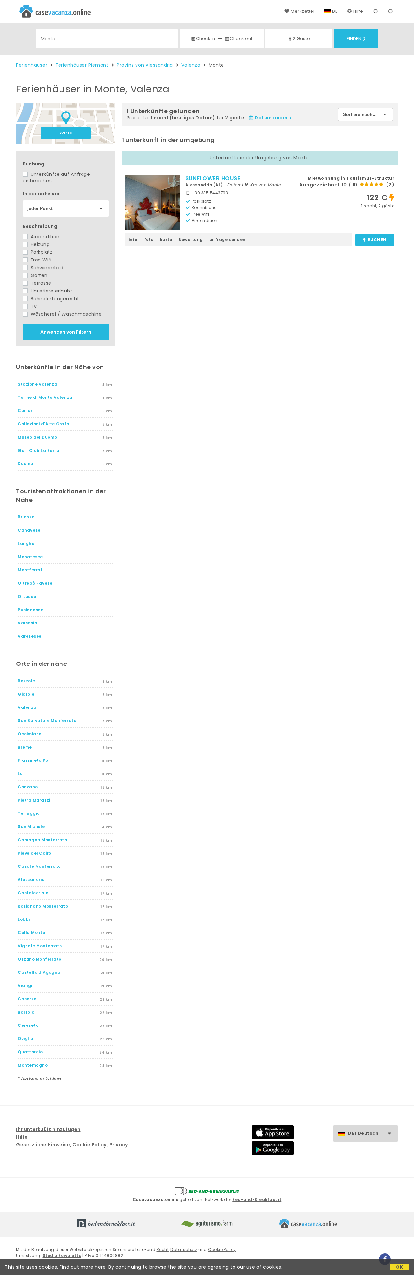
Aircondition (44, 236)
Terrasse (40, 283)
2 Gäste (301, 39)
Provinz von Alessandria (145, 65)
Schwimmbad (46, 267)
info (133, 239)
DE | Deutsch (363, 1133)
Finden (354, 39)
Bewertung (191, 239)
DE (335, 11)
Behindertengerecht (54, 298)
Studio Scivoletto (62, 1255)
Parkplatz (40, 252)
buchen (377, 240)
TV (33, 306)
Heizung (39, 244)
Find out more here (83, 1267)
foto (149, 239)
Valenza (191, 65)
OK (399, 1267)
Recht (163, 1249)
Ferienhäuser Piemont (82, 65)
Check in (205, 39)
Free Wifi (40, 260)
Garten (38, 275)
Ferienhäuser (31, 65)
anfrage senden (227, 239)
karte (65, 133)
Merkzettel (302, 11)
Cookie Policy (222, 1249)
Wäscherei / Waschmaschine (65, 314)
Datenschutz (183, 1249)
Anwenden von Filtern (65, 332)
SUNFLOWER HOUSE (213, 178)
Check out (241, 39)
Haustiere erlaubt (50, 291)
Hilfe (358, 11)
